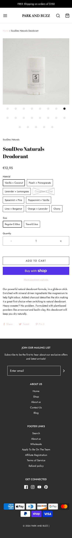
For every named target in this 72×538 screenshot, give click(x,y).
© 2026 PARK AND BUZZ (35, 526)
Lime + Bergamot (13, 208)
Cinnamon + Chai (44, 191)
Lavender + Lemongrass (17, 191)
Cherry (57, 208)
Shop (36, 396)
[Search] (58, 15)
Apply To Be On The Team (36, 449)
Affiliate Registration (36, 455)
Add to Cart (36, 261)
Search (36, 433)
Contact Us (36, 407)
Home (5, 30)
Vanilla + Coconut (14, 182)
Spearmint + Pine (13, 200)
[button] (36, 71)
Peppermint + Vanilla (38, 200)
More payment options (36, 279)
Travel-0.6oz (32, 224)
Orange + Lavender (38, 208)
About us (36, 402)
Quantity (7, 233)
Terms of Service (36, 460)
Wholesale (36, 444)
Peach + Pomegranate (40, 182)
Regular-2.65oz (12, 224)
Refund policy (36, 466)
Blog (36, 413)
